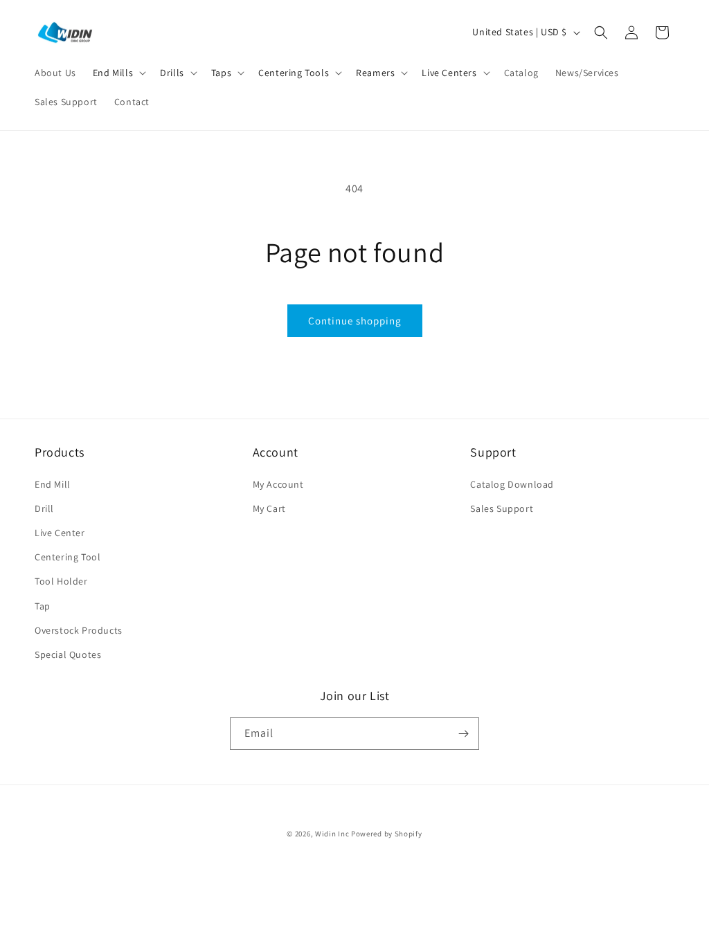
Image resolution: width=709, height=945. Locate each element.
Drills (172, 72)
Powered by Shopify (386, 833)
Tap (43, 606)
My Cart (269, 508)
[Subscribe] (463, 733)
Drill (44, 508)
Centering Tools (293, 72)
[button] (118, 72)
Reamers (375, 72)
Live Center (60, 532)
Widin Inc (332, 833)
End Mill (53, 484)
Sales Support (501, 508)
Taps (221, 72)
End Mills (113, 72)
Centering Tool (67, 557)
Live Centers (449, 72)
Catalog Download (512, 484)
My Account (278, 484)
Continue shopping (355, 320)
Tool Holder (61, 581)
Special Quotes (68, 654)
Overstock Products (79, 630)
